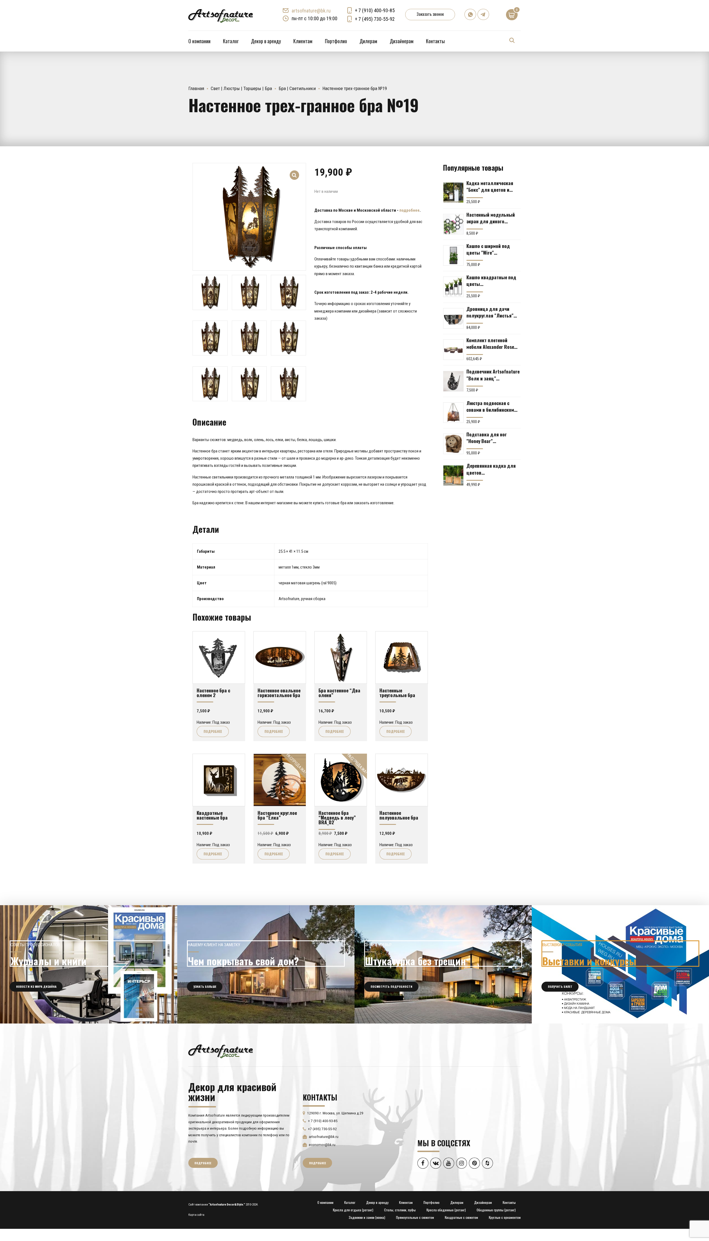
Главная (196, 88)
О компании (199, 41)
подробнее (409, 210)
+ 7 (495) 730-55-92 (375, 19)
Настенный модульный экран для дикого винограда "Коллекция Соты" (491, 217)
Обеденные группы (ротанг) (496, 1209)
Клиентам (302, 41)
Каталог (230, 41)
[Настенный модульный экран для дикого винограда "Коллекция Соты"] (453, 224)
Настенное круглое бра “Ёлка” (277, 815)
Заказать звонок (430, 14)
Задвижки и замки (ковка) (367, 1217)
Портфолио (336, 41)
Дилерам (368, 41)
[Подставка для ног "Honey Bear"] (453, 444)
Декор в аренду (266, 41)
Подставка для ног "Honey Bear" (486, 437)
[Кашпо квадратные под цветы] (453, 287)
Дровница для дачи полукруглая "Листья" (489, 312)
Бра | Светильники (297, 88)
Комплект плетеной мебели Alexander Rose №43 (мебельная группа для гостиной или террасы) (491, 343)
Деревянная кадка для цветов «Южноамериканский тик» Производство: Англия (491, 468)
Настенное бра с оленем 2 (213, 692)
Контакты (435, 41)
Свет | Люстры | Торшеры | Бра (241, 88)
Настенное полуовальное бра (398, 815)
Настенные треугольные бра (397, 692)
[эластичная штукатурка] (443, 964)
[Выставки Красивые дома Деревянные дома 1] (620, 964)
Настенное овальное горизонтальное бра (279, 692)
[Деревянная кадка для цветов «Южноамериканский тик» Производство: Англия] (453, 475)
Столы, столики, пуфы (400, 1209)
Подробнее (213, 731)
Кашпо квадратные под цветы (491, 280)
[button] (294, 171)
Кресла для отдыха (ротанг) (353, 1209)
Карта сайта (196, 1215)
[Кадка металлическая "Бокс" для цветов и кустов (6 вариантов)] (453, 192)
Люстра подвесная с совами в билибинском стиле (490, 406)
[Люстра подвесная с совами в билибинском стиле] (453, 412)
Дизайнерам (401, 41)
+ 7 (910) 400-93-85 (375, 10)
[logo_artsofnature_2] (220, 1050)
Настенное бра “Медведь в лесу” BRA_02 (337, 817)
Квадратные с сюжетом (461, 1217)
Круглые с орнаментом (505, 1217)
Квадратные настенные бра (212, 815)
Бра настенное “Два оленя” (339, 692)
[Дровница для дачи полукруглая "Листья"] (453, 318)
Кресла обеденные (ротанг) (446, 1209)
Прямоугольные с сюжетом (415, 1217)
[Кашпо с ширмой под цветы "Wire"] (453, 255)
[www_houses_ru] (88, 964)
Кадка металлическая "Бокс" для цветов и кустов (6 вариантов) (489, 186)
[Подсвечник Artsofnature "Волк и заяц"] (453, 381)
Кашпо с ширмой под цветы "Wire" (488, 249)
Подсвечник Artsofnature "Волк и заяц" (493, 374)
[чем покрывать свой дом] (265, 964)
